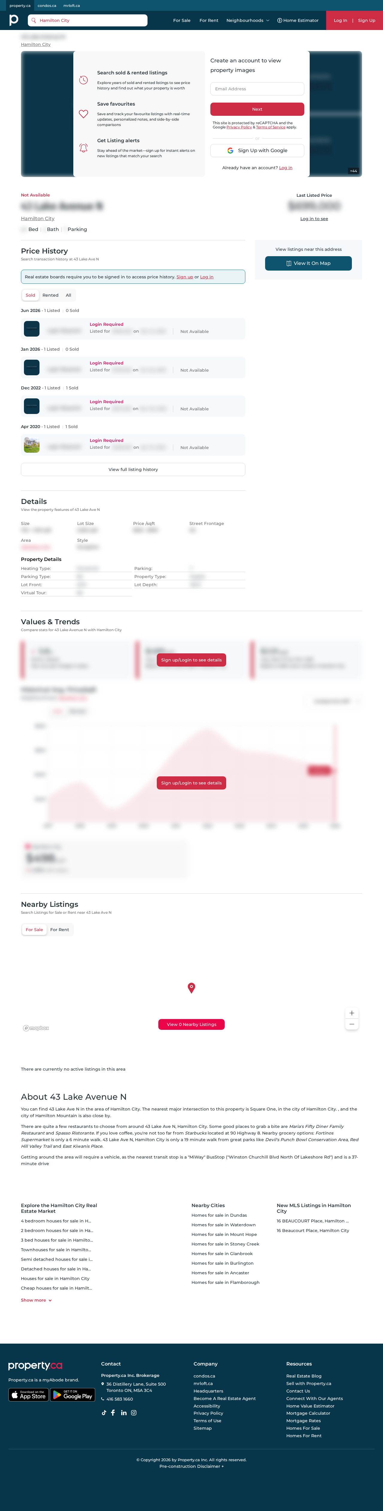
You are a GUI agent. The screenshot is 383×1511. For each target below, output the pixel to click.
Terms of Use (207, 1420)
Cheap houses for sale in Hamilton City (62, 1288)
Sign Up (367, 20)
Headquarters (208, 1391)
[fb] (115, 1412)
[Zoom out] (351, 1024)
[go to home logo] (35, 1366)
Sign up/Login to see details (191, 660)
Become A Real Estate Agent (225, 1398)
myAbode (53, 1380)
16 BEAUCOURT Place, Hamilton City (315, 1221)
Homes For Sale (303, 1428)
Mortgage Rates (303, 1420)
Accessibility (207, 1406)
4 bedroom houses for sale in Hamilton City (68, 1221)
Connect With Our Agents (314, 1398)
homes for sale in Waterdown (224, 1225)
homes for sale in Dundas (219, 1215)
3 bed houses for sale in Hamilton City (62, 1240)
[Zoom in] (351, 1013)
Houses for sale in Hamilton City (55, 1278)
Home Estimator (301, 20)
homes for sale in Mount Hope (224, 1234)
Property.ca (20, 1380)
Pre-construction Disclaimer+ (191, 1466)
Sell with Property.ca (308, 1384)
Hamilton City (36, 44)
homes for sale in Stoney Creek (225, 1244)
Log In (340, 20)
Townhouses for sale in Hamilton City (61, 1249)
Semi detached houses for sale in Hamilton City (72, 1259)
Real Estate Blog (304, 1376)
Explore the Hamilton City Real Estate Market (59, 1208)
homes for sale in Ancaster (220, 1273)
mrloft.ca (71, 5)
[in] (135, 1412)
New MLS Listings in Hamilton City (314, 1208)
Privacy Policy (239, 127)
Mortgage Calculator (308, 1413)
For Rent (209, 20)
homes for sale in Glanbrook (222, 1253)
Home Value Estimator (310, 1406)
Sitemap (203, 1428)
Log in (286, 167)
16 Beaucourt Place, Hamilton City (313, 1230)
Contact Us (298, 1391)
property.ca (20, 5)
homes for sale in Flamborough (226, 1282)
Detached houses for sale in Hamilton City (66, 1269)
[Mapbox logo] (36, 1028)
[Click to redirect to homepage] (14, 20)
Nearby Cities (208, 1205)
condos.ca (47, 5)
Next (257, 109)
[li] (125, 1412)
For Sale (182, 20)
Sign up (185, 277)
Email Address (227, 87)
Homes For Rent (304, 1435)
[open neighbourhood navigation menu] (267, 20)
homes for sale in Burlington (223, 1263)
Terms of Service (270, 127)
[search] (88, 20)
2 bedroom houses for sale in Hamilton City (67, 1230)
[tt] (105, 1412)
